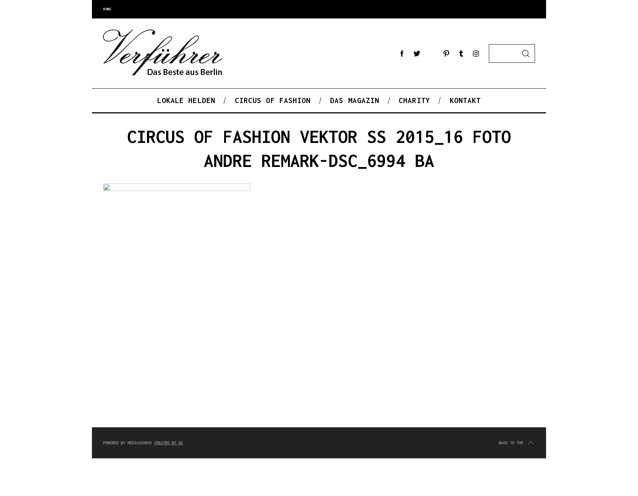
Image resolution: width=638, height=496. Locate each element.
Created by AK (168, 443)
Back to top (511, 443)
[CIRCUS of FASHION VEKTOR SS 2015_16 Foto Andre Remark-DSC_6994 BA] (177, 189)
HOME (107, 9)
